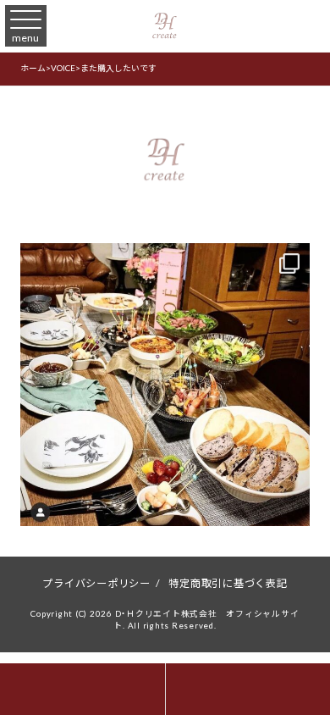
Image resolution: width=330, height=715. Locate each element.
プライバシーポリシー (96, 582)
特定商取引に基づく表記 (227, 582)
